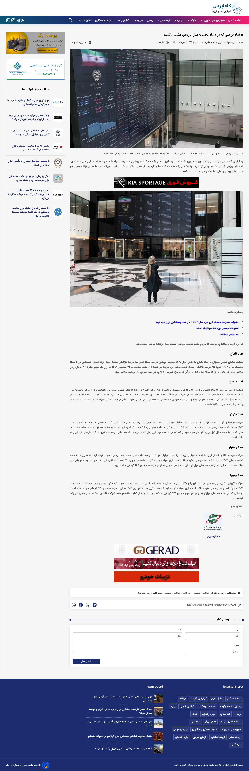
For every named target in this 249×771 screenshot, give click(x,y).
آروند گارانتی (218, 737)
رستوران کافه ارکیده (230, 706)
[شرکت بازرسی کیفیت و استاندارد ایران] (58, 132)
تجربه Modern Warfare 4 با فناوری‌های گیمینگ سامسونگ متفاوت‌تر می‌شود (28, 194)
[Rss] (22, 20)
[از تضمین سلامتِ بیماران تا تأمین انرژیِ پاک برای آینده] (158, 748)
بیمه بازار (195, 722)
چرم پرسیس (180, 729)
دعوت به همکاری (104, 20)
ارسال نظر (86, 661)
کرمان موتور (199, 737)
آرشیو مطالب (84, 20)
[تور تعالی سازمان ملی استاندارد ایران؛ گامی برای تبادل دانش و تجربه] (158, 723)
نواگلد (183, 699)
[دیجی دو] (58, 102)
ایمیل (237, 645)
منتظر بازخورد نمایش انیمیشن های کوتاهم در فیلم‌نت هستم (30, 148)
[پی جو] (58, 178)
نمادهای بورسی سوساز (150, 593)
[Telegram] (18, 20)
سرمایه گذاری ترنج (231, 722)
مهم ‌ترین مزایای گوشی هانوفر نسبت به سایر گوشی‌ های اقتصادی (27, 102)
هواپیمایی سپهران (231, 729)
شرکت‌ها (192, 20)
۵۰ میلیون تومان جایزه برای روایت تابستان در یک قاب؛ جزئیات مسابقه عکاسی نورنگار (30, 212)
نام (238, 630)
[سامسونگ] (58, 194)
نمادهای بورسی (227, 593)
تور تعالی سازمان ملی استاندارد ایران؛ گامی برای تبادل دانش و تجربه (29, 133)
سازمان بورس (213, 536)
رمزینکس (236, 745)
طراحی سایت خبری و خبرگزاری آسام (23, 765)
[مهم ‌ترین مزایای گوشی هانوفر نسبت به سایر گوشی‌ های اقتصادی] (158, 698)
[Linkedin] (8, 20)
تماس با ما (124, 20)
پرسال (238, 714)
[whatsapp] (74, 604)
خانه (240, 43)
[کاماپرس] (226, 8)
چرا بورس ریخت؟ (229, 334)
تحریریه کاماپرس (78, 43)
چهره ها (178, 20)
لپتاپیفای (225, 714)
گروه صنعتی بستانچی (204, 729)
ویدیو (150, 20)
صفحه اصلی (234, 20)
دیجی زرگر (210, 722)
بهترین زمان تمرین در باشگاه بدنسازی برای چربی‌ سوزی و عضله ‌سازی (29, 178)
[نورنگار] (58, 212)
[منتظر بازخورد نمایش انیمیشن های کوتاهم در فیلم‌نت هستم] (158, 736)
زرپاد (172, 706)
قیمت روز (165, 20)
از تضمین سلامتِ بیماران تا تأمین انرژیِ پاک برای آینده (28, 163)
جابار (194, 714)
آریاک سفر (235, 737)
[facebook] (81, 604)
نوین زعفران (208, 714)
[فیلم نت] (58, 147)
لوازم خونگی (181, 737)
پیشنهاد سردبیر (226, 43)
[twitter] (88, 604)
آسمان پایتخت (207, 706)
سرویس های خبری (214, 20)
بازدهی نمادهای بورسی (204, 593)
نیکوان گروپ (187, 706)
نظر (180, 630)
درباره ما (138, 20)
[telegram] (95, 604)
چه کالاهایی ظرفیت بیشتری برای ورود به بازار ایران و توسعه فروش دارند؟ (29, 117)
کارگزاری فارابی (198, 699)
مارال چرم (216, 699)
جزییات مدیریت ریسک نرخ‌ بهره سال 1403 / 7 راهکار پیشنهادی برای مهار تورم (197, 322)
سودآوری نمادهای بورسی (177, 593)
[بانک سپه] (58, 163)
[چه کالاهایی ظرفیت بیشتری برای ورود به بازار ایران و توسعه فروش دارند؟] (158, 711)
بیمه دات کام (234, 699)
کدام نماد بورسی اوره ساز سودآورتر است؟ (217, 328)
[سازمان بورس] (213, 522)
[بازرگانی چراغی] (58, 117)
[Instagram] (13, 20)
